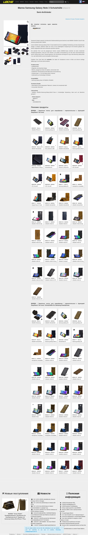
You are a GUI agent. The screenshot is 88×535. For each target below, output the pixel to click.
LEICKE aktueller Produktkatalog (69, 506)
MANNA (22, 1)
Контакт (19, 534)
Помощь (41, 1)
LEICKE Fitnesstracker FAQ (68, 502)
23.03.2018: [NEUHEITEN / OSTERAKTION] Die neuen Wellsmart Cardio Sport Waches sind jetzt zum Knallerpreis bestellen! (43, 514)
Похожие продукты (79, 19)
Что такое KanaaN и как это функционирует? (73, 514)
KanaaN (32, 1)
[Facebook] (80, 1)
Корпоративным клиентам (54, 534)
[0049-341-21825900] (68, 1)
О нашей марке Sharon (67, 513)
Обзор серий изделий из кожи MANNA (71, 508)
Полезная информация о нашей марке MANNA (73, 516)
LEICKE (17, 1)
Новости (45, 493)
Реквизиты (12, 534)
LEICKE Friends (67, 534)
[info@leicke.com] (65, 1)
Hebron (36, 1)
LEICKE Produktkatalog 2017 (69, 504)
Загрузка (67, 19)
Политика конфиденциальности (31, 534)
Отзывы (72, 19)
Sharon (26, 1)
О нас (46, 1)
